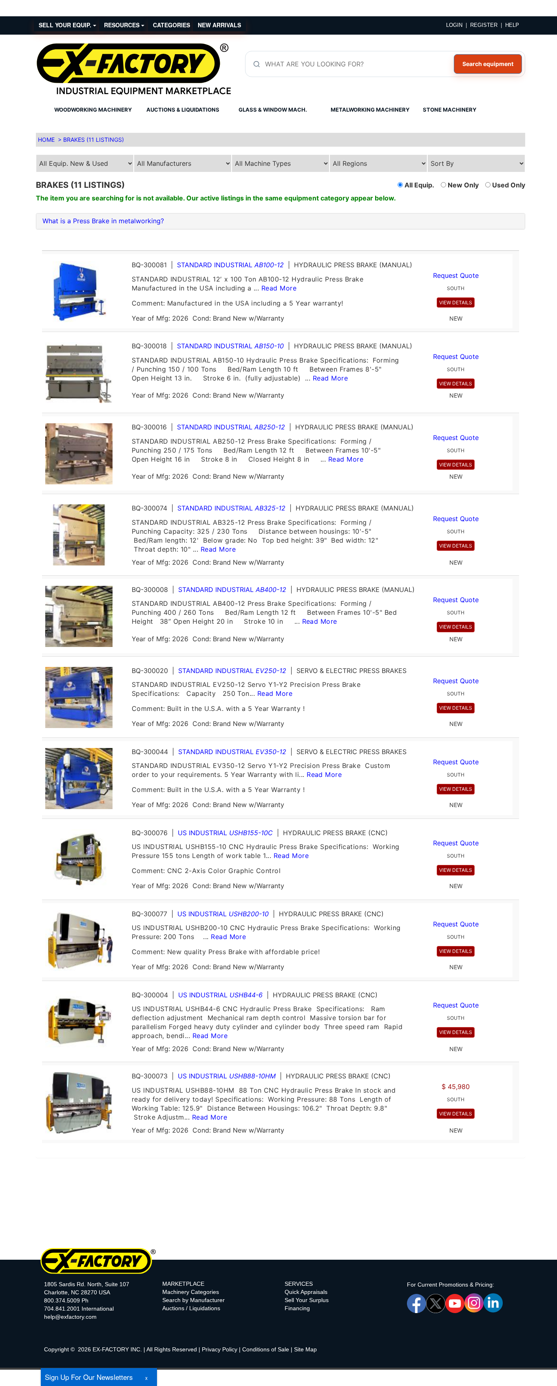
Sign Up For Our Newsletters (89, 1377)
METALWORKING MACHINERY (370, 109)
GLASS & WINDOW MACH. (273, 109)
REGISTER (483, 25)
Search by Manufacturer (193, 1300)
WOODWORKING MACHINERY (93, 109)
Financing (297, 1308)
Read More (278, 288)
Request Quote (456, 275)
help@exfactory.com (70, 1316)
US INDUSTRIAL (225, 833)
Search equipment (487, 63)
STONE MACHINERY (449, 109)
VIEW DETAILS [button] (455, 302)
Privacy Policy (219, 1349)
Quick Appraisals (306, 1292)
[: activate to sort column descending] (516, 247)
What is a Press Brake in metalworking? (103, 221)
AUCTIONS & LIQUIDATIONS (182, 109)
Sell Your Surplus (307, 1300)
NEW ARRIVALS (219, 25)
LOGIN (454, 25)
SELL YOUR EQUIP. (66, 25)
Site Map (305, 1349)
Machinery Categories (190, 1292)
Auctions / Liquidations (191, 1308)
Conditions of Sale (265, 1349)
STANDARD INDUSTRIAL (230, 265)
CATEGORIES (171, 25)
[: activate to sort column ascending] (277, 247)
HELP (512, 25)
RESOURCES (122, 25)
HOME (46, 139)
